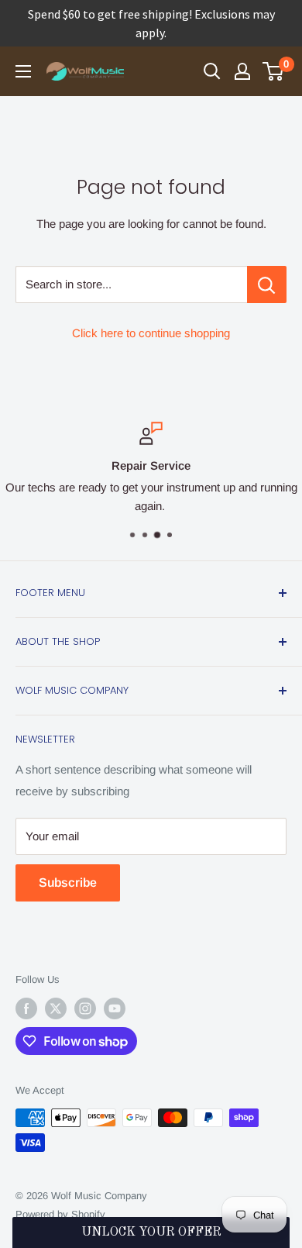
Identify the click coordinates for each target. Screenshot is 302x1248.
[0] (273, 71)
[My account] (242, 71)
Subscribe (68, 882)
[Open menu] (23, 71)
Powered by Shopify (60, 1214)
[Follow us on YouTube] (114, 1008)
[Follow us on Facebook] (26, 1008)
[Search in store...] (267, 284)
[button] (151, 1232)
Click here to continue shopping (151, 333)
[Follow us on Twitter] (56, 1008)
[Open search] (212, 71)
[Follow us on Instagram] (85, 1008)
